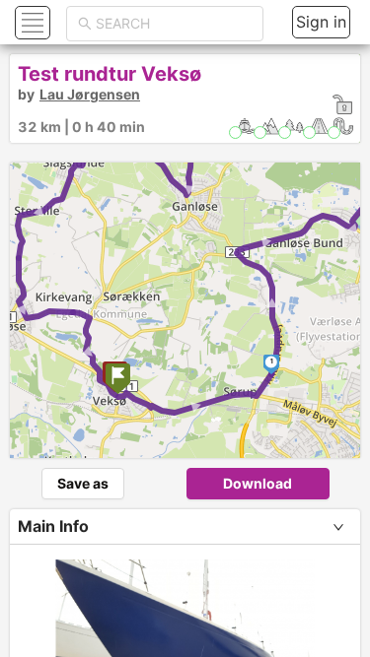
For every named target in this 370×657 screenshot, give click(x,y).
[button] (30, 22)
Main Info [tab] (53, 526)
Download (257, 483)
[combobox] (174, 23)
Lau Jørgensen (89, 94)
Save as (83, 483)
